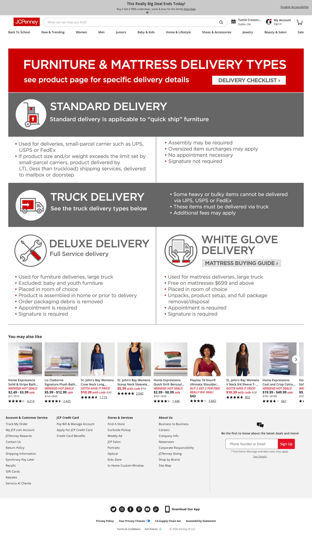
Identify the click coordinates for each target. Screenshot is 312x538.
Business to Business (174, 424)
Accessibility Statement (201, 521)
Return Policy (15, 448)
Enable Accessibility (295, 7)
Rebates (11, 477)
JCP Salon (114, 442)
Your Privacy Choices (132, 521)
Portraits (114, 448)
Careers (164, 430)
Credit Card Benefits (71, 436)
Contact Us (13, 442)
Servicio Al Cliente (18, 483)
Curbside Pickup (119, 430)
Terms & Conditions (128, 529)
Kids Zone (115, 459)
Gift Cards (13, 471)
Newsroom (166, 442)
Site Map (165, 465)
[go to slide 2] (151, 12)
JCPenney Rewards (19, 436)
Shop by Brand (169, 459)
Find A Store (116, 424)
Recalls (11, 465)
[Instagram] (122, 509)
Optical (113, 454)
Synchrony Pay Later (20, 459)
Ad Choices (151, 529)
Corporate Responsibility (176, 448)
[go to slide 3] (155, 12)
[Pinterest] (139, 509)
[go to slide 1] (147, 12)
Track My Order (17, 424)
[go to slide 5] (163, 12)
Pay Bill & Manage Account (75, 424)
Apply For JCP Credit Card (75, 430)
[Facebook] (131, 509)
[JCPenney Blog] (156, 509)
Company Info (168, 436)
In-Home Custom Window (126, 465)
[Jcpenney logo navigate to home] (26, 22)
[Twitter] (114, 509)
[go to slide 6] (166, 12)
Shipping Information (21, 454)
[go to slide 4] (159, 12)
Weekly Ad (115, 436)
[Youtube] (148, 509)
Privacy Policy (105, 521)
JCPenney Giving (170, 454)
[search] (223, 22)
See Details (260, 456)
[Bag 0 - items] (299, 22)
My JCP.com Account (20, 430)
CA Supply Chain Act (168, 521)
